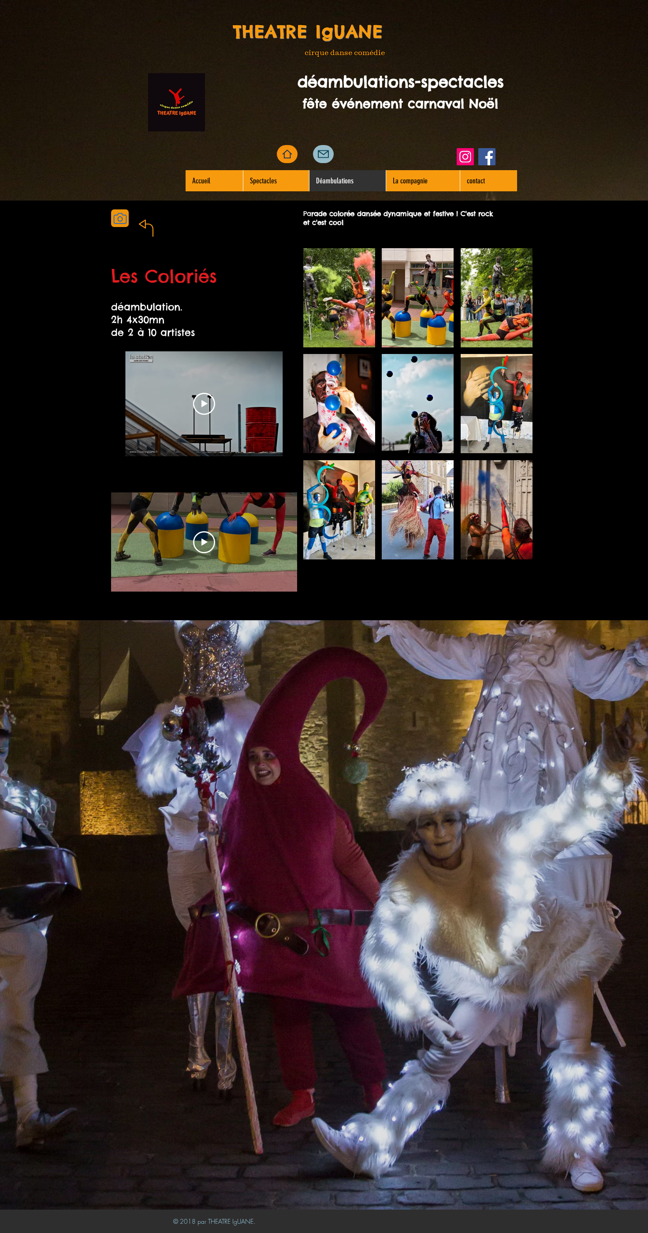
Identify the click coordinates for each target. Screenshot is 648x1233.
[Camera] (120, 218)
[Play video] (204, 404)
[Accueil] (287, 154)
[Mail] (323, 154)
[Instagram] (465, 156)
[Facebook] (486, 156)
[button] (339, 297)
